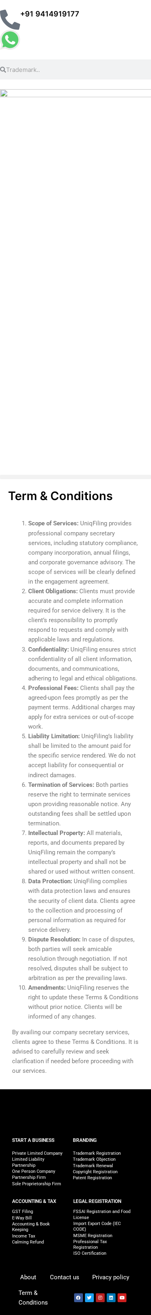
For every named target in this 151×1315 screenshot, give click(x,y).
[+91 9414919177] (10, 20)
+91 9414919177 (49, 13)
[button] (75, 477)
